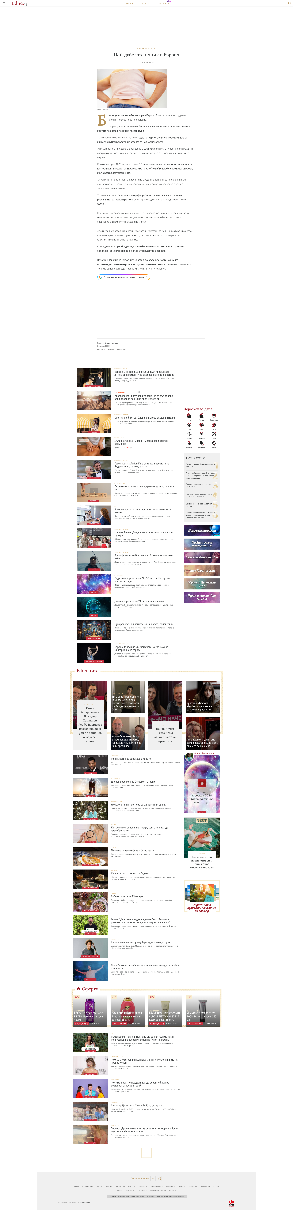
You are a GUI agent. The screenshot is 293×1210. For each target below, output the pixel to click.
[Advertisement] (130, 310)
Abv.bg (76, 1186)
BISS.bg (216, 1186)
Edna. (19, 3)
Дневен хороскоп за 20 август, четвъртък (199, 485)
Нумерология (163, 3)
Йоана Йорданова (204, 753)
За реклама (142, 1190)
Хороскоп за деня (198, 409)
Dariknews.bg (120, 1186)
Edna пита (88, 671)
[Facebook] (153, 1178)
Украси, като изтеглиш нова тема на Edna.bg (201, 908)
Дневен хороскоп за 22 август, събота (199, 505)
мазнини (101, 349)
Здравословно (146, 48)
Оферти (90, 989)
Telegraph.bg (170, 1186)
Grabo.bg (182, 1186)
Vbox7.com (132, 1186)
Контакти (172, 1190)
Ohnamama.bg (87, 1186)
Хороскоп (146, 3)
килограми (122, 349)
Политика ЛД (130, 1190)
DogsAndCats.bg (157, 1186)
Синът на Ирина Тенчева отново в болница (200, 465)
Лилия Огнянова (111, 343)
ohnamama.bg (132, 392)
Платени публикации (158, 1190)
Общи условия (85, 1202)
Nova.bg (109, 1186)
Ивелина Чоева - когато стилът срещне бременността (199, 495)
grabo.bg (118, 437)
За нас (119, 1190)
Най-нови (129, 3)
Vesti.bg (99, 1186)
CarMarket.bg (205, 1186)
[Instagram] (159, 1178)
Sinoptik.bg (143, 1186)
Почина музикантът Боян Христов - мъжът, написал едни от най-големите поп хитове (201, 515)
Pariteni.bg (193, 1186)
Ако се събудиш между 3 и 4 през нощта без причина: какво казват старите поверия (200, 475)
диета (111, 349)
